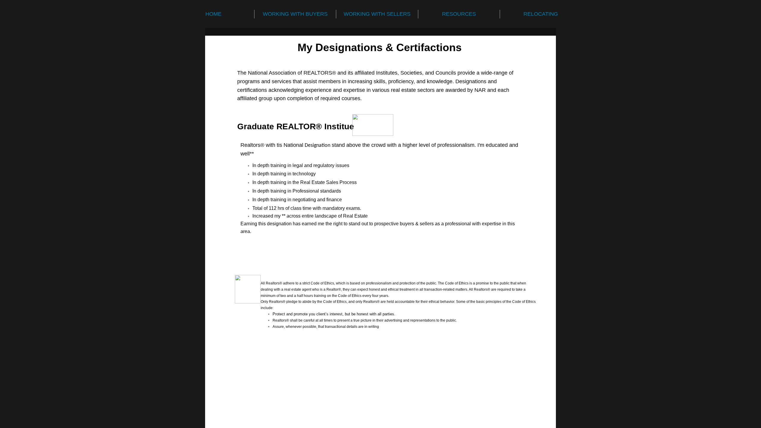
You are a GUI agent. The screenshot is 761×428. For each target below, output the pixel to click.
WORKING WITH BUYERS (295, 14)
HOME (213, 14)
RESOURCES (459, 14)
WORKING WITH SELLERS (377, 14)
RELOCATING (540, 14)
